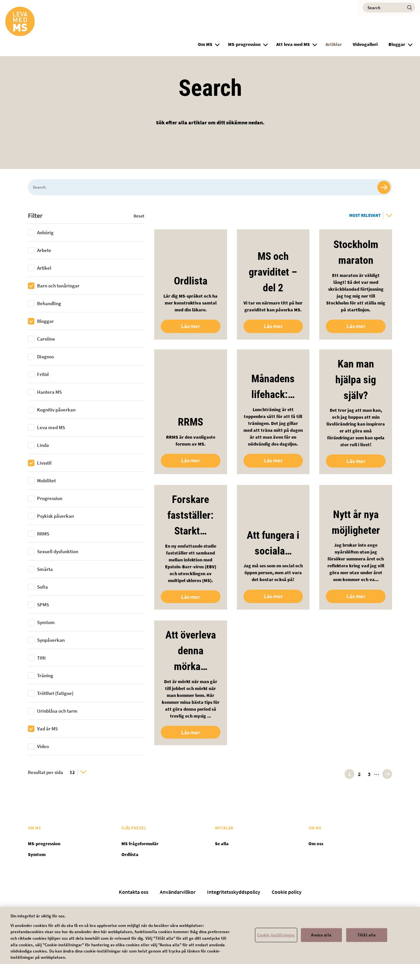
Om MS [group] (205, 44)
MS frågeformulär (139, 844)
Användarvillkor (178, 892)
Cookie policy (287, 892)
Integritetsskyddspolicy (233, 892)
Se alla (222, 844)
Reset (139, 216)
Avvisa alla (321, 935)
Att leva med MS (293, 44)
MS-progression (244, 44)
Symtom (37, 854)
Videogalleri (365, 44)
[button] (217, 43)
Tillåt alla (366, 935)
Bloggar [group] (396, 44)
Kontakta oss (133, 892)
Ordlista (129, 854)
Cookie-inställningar (276, 935)
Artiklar (334, 44)
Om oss (315, 844)
